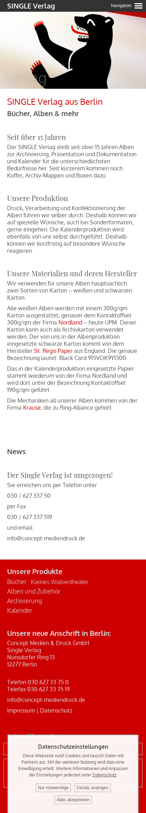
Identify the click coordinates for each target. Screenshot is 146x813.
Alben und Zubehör (33, 591)
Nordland (70, 322)
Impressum (21, 710)
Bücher (17, 581)
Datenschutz (56, 710)
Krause (32, 407)
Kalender (19, 610)
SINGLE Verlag (31, 5)
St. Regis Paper (53, 350)
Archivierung (24, 601)
